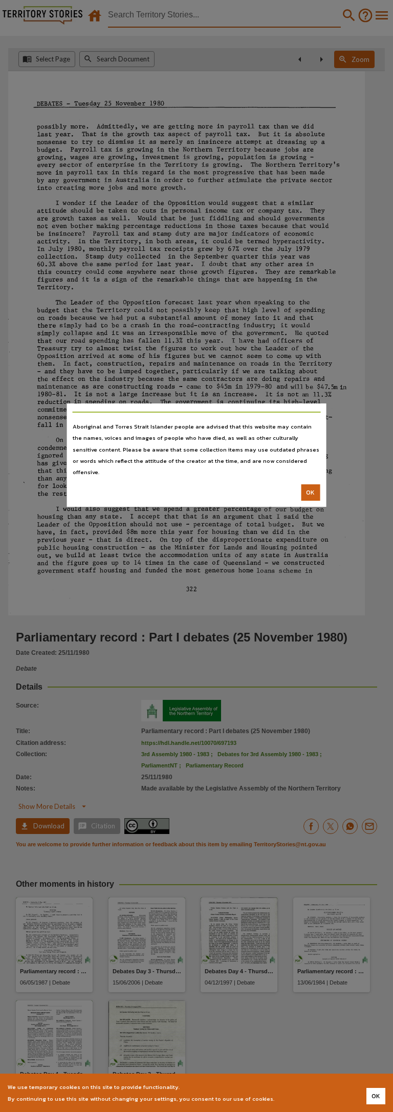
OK (310, 492)
